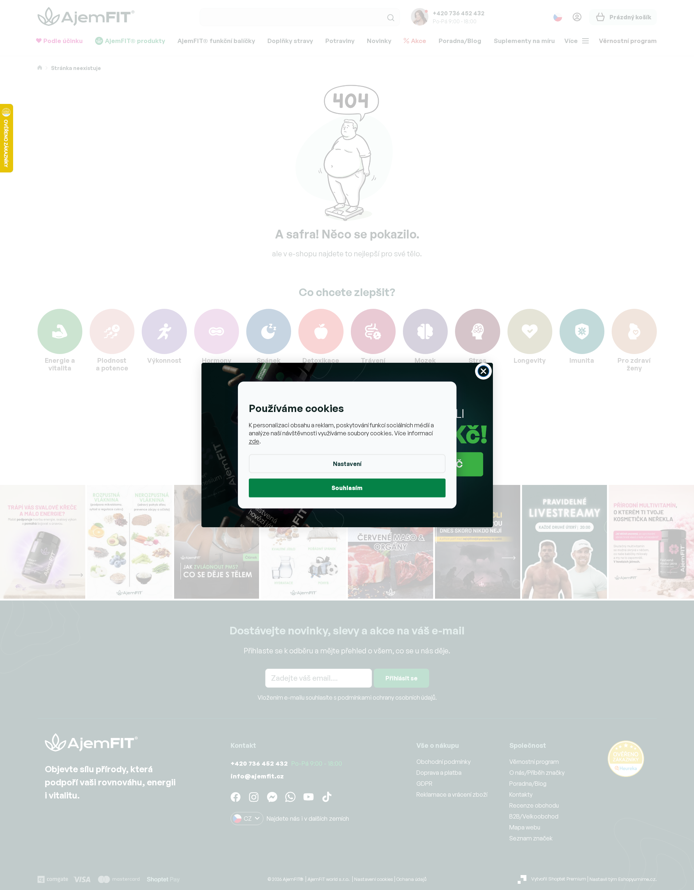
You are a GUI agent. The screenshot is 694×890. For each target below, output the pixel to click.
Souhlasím (347, 487)
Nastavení (347, 463)
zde (254, 441)
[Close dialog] (483, 371)
